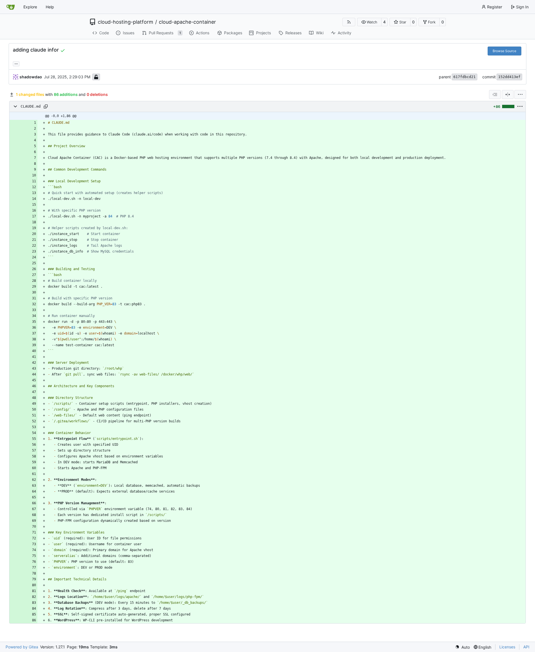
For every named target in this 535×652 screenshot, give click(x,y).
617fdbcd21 (464, 77)
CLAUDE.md (31, 106)
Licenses (507, 646)
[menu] (520, 94)
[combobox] (495, 94)
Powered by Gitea (22, 646)
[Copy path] (46, 106)
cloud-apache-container (187, 22)
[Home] (10, 7)
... (16, 63)
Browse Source (504, 51)
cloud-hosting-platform (125, 22)
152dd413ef (509, 77)
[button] (369, 22)
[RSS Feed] (348, 22)
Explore (30, 6)
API (526, 646)
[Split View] (508, 94)
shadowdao (31, 76)
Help (50, 6)
